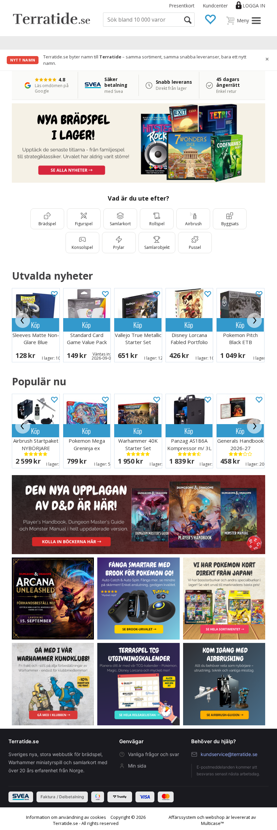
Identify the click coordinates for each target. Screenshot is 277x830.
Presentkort (182, 5)
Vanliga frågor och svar (153, 754)
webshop (215, 817)
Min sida (137, 766)
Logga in (254, 5)
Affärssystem (182, 817)
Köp (35, 324)
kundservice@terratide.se (229, 754)
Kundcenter (215, 5)
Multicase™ (212, 823)
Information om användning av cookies (66, 817)
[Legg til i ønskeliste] (54, 293)
